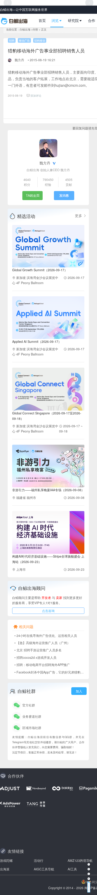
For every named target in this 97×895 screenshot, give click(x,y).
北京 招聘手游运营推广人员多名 (39, 650)
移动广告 (24, 40)
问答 (35, 29)
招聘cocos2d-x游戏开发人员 (36, 657)
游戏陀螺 (6, 860)
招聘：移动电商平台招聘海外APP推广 (43, 664)
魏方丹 (19, 60)
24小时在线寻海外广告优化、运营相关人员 (46, 635)
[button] (58, 20)
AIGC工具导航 (44, 869)
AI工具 (72, 869)
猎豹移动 (39, 40)
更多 (79, 215)
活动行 (38, 860)
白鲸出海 (25, 29)
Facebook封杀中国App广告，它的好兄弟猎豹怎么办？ (54, 672)
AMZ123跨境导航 (80, 860)
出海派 (4, 869)
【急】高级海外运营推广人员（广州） (43, 642)
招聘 (11, 40)
